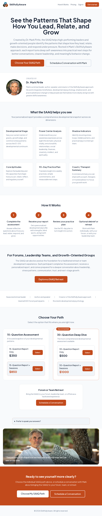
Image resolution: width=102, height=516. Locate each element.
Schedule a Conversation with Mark (68, 63)
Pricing (73, 4)
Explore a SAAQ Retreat (51, 279)
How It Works (63, 4)
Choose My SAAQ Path (33, 493)
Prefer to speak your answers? (28, 421)
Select (37, 352)
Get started (92, 4)
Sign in (80, 4)
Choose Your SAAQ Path (27, 62)
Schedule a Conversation (51, 402)
